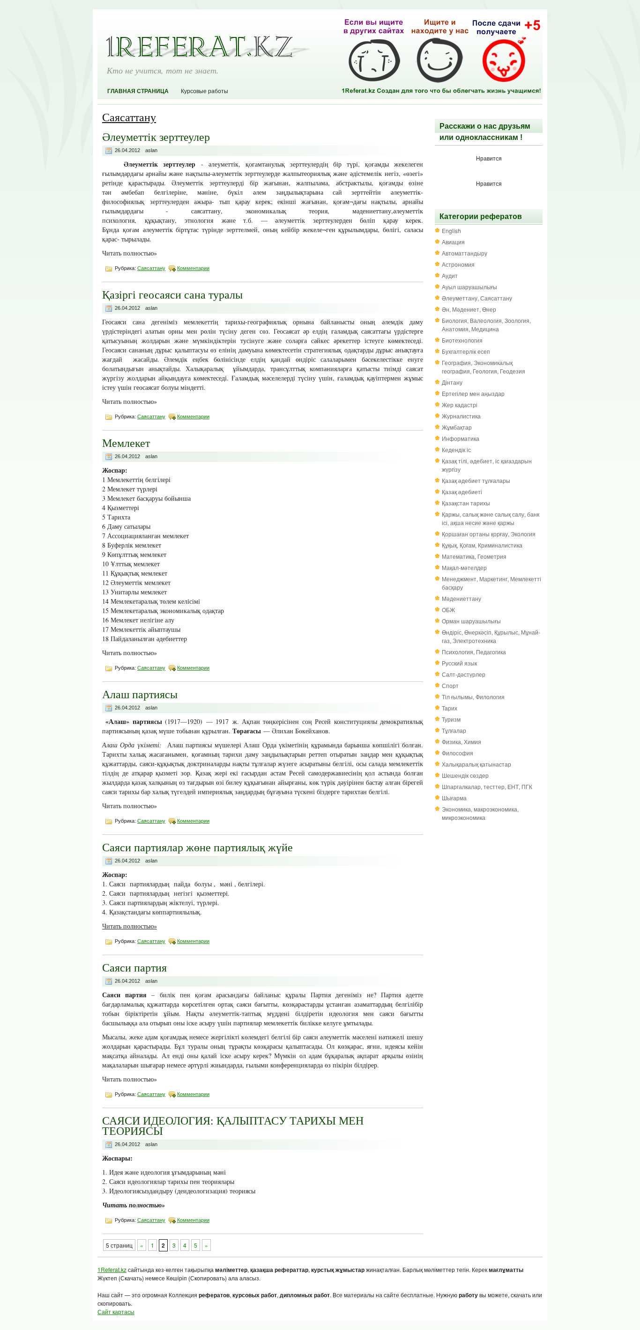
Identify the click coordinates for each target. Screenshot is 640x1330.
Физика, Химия (461, 741)
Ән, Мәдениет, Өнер (469, 309)
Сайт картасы (115, 1311)
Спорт (450, 685)
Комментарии (193, 268)
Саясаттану (151, 268)
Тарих (449, 708)
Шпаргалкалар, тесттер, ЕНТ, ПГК (487, 786)
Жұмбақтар (457, 427)
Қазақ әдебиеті (462, 492)
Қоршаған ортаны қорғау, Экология (489, 534)
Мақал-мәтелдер (464, 567)
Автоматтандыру (464, 253)
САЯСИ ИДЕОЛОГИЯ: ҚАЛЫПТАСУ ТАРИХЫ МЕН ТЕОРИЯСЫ (233, 1125)
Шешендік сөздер (465, 775)
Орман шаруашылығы (471, 621)
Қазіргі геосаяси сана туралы (172, 294)
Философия (457, 753)
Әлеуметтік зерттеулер (156, 136)
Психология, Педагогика (474, 652)
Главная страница (138, 91)
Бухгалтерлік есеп (466, 351)
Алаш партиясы (140, 694)
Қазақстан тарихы (466, 503)
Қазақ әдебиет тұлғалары (476, 480)
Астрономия (458, 264)
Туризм (451, 719)
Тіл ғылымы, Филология (473, 697)
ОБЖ (448, 610)
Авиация (453, 242)
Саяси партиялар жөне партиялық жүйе (197, 847)
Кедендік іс (456, 449)
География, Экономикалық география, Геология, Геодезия (483, 366)
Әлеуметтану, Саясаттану (477, 298)
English (451, 230)
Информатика (460, 438)
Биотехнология (462, 340)
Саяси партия (134, 967)
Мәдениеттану (461, 598)
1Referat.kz (112, 1269)
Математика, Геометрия (474, 556)
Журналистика (461, 416)
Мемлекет (126, 442)
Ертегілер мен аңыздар (473, 393)
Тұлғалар (454, 730)
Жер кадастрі (459, 405)
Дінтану (452, 382)
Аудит (450, 275)
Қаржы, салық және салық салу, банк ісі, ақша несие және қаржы (490, 518)
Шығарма (454, 798)
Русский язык (459, 663)
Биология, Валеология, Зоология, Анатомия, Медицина (486, 324)
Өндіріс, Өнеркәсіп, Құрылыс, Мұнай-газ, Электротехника (491, 636)
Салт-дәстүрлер (463, 674)
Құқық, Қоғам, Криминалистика (482, 545)
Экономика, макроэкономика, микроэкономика (480, 813)
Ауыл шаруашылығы (469, 287)
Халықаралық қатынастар (476, 764)
